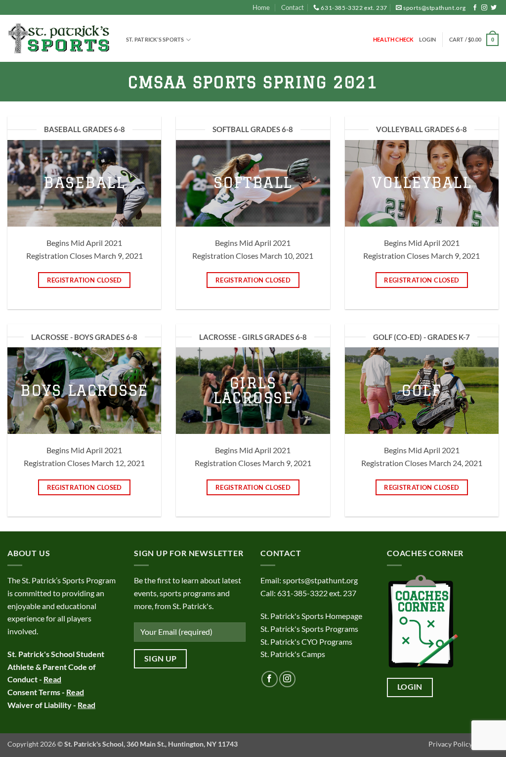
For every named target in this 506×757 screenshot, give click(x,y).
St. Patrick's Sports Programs (309, 628)
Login (409, 686)
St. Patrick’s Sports (155, 39)
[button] (427, 39)
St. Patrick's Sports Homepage (311, 615)
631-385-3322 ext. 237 (354, 7)
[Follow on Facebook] (475, 7)
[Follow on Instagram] (484, 7)
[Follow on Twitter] (494, 7)
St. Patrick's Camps (293, 654)
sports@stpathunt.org (434, 7)
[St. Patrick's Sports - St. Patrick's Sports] (59, 38)
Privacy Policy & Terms (463, 744)
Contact (292, 7)
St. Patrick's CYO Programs (306, 641)
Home (261, 7)
